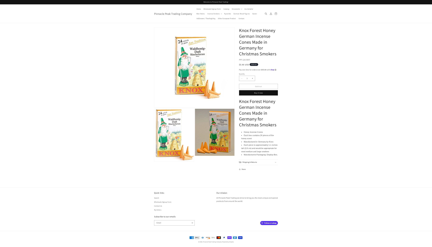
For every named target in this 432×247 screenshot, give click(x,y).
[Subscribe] (192, 223)
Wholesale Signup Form (162, 202)
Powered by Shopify (228, 242)
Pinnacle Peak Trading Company (212, 242)
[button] (237, 9)
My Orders (157, 210)
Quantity (242, 74)
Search (156, 198)
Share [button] (244, 169)
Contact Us (158, 206)
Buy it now (258, 93)
